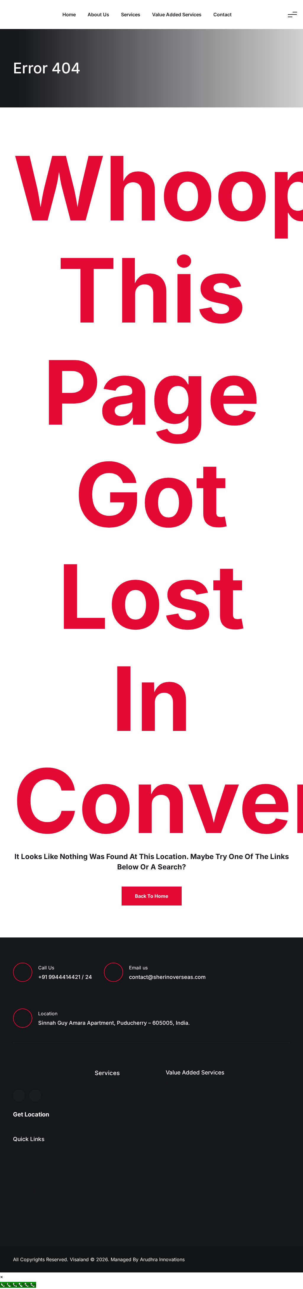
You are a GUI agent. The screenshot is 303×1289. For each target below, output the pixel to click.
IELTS (172, 1083)
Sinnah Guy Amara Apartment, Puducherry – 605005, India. (114, 1023)
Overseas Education (117, 1090)
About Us (98, 14)
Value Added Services (177, 14)
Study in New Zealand (37, 1199)
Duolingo (176, 1108)
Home (69, 14)
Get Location (31, 1114)
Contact (222, 14)
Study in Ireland (30, 1191)
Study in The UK (31, 1216)
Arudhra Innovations (162, 1259)
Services (130, 14)
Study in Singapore (34, 1207)
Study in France (30, 1182)
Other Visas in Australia (120, 1114)
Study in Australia (32, 1166)
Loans (172, 1116)
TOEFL (173, 1099)
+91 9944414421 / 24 (65, 977)
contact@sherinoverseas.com (167, 977)
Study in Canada (31, 1174)
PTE (170, 1091)
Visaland (80, 1259)
